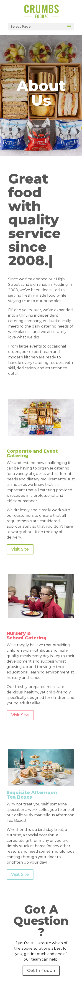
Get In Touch (41, 970)
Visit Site (20, 549)
